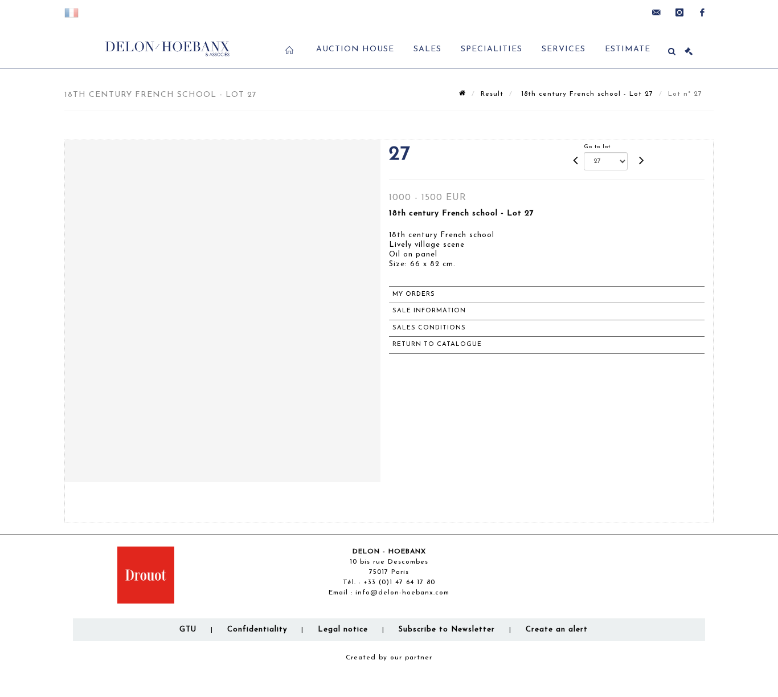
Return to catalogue (437, 344)
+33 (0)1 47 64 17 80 (399, 582)
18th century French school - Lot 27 (585, 94)
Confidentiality (257, 629)
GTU (187, 629)
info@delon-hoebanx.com (402, 592)
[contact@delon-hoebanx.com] (656, 12)
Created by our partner (389, 657)
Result (492, 94)
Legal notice (343, 629)
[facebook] (702, 12)
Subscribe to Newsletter (447, 629)
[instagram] (679, 12)
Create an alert (557, 629)
